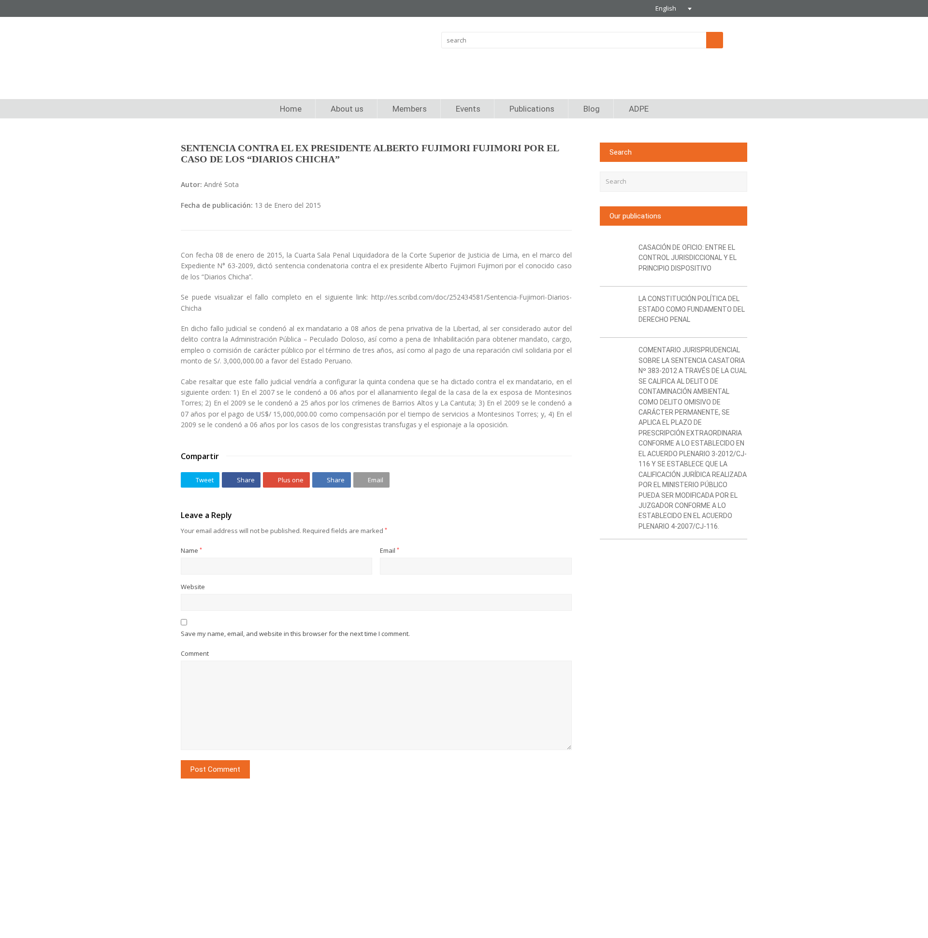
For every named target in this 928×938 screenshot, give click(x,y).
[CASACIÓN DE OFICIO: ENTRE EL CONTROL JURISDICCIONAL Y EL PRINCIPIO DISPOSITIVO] (615, 261)
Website (193, 586)
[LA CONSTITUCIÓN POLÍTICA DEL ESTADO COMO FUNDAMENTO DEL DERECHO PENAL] (615, 312)
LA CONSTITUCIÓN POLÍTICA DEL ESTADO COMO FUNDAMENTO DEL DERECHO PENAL (691, 309)
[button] (200, 480)
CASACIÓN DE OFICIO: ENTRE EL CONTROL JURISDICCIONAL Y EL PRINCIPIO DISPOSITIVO (687, 258)
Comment (195, 653)
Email (389, 550)
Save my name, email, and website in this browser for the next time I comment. (295, 633)
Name (191, 550)
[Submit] (738, 182)
